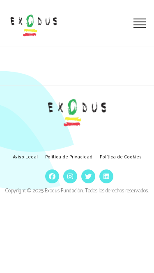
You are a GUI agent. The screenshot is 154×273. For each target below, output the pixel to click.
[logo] (33, 25)
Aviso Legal (25, 157)
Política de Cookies (121, 157)
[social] (50, 176)
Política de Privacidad (68, 157)
